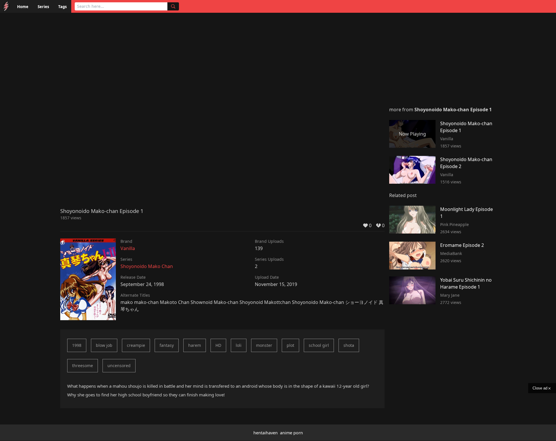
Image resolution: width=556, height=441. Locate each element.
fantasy (167, 345)
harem (194, 345)
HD (218, 345)
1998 (76, 345)
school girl (319, 345)
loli (239, 345)
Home (22, 6)
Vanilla (127, 248)
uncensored (119, 365)
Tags (62, 6)
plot (290, 345)
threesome (82, 365)
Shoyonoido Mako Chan (146, 266)
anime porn (291, 432)
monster (264, 345)
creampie (136, 345)
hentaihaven (265, 432)
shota (348, 345)
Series (43, 6)
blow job (104, 345)
